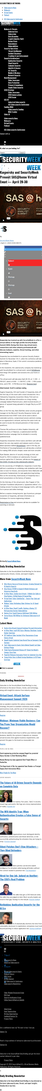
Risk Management (10, 78)
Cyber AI (7, 114)
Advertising (7, 1009)
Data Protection (13, 82)
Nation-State (12, 41)
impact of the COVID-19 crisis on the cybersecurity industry (20, 460)
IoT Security (12, 70)
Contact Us (3, 1044)
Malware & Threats (10, 29)
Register (3, 715)
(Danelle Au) (11, 806)
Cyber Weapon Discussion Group (14, 992)
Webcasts (7, 10)
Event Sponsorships (10, 1011)
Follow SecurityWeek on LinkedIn (14, 1000)
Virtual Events (8, 12)
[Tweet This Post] (23, 249)
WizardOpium (21, 445)
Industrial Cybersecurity (16, 102)
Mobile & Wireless (14, 73)
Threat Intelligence (15, 51)
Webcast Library (9, 974)
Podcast (6, 15)
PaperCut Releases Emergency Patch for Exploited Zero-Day (22, 655)
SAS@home (36, 370)
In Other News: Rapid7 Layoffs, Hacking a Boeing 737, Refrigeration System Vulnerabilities (20, 609)
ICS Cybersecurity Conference (13, 19)
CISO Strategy (9, 90)
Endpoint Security (14, 65)
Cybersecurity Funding (16, 109)
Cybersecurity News (10, 7)
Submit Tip (3, 1031)
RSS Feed (7, 995)
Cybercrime (12, 34)
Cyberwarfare (13, 31)
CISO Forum (12, 97)
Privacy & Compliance (15, 85)
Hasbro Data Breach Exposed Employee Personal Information (23, 628)
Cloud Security (13, 63)
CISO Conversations (15, 95)
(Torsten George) (10, 841)
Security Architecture (11, 58)
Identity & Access (14, 68)
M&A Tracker (12, 112)
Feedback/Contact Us (10, 1016)
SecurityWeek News (7, 240)
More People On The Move (8, 773)
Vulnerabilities (13, 46)
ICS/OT (6, 99)
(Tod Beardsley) (30, 870)
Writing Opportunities (11, 1014)
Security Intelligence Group (12, 997)
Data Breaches (13, 36)
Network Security (14, 75)
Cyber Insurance (13, 80)
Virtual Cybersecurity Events (13, 971)
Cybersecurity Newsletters (12, 984)
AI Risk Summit (9, 979)
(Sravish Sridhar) (34, 899)
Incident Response (14, 53)
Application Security (15, 61)
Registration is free (7, 502)
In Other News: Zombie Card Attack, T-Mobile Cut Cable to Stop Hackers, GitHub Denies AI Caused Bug (22, 594)
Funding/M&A (8, 107)
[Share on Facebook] (23, 247)
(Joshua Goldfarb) (35, 928)
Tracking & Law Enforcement (18, 56)
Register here (31, 384)
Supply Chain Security (15, 87)
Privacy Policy (8, 1018)
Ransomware (12, 43)
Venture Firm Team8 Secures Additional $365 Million (20, 613)
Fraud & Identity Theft (16, 39)
